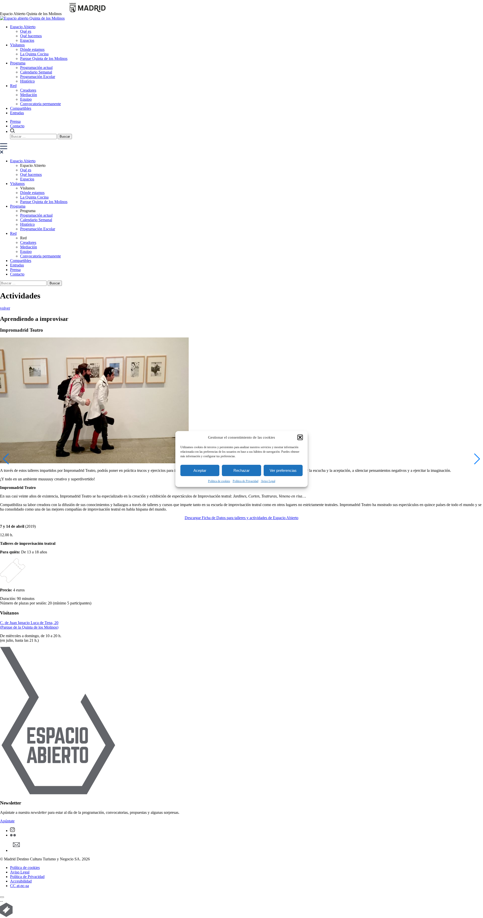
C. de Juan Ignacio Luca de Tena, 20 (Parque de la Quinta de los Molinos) (29, 625)
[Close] (2, 897)
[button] (300, 437)
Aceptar (199, 470)
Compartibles (20, 108)
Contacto (17, 126)
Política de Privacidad (245, 481)
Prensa (15, 121)
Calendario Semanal (36, 72)
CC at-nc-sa (19, 886)
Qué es (25, 31)
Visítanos (17, 45)
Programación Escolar (37, 76)
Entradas (17, 113)
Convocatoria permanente (40, 104)
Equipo (26, 99)
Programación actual (36, 67)
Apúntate (7, 821)
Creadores (28, 90)
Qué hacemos (31, 36)
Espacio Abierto (22, 27)
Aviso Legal (268, 481)
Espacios (27, 40)
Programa (17, 63)
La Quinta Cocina (34, 54)
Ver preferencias (283, 470)
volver (5, 308)
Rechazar (241, 470)
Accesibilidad (21, 881)
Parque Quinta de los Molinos (43, 58)
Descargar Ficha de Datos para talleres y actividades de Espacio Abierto (241, 518)
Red (13, 86)
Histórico (27, 81)
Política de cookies (219, 481)
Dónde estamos (32, 49)
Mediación (28, 95)
